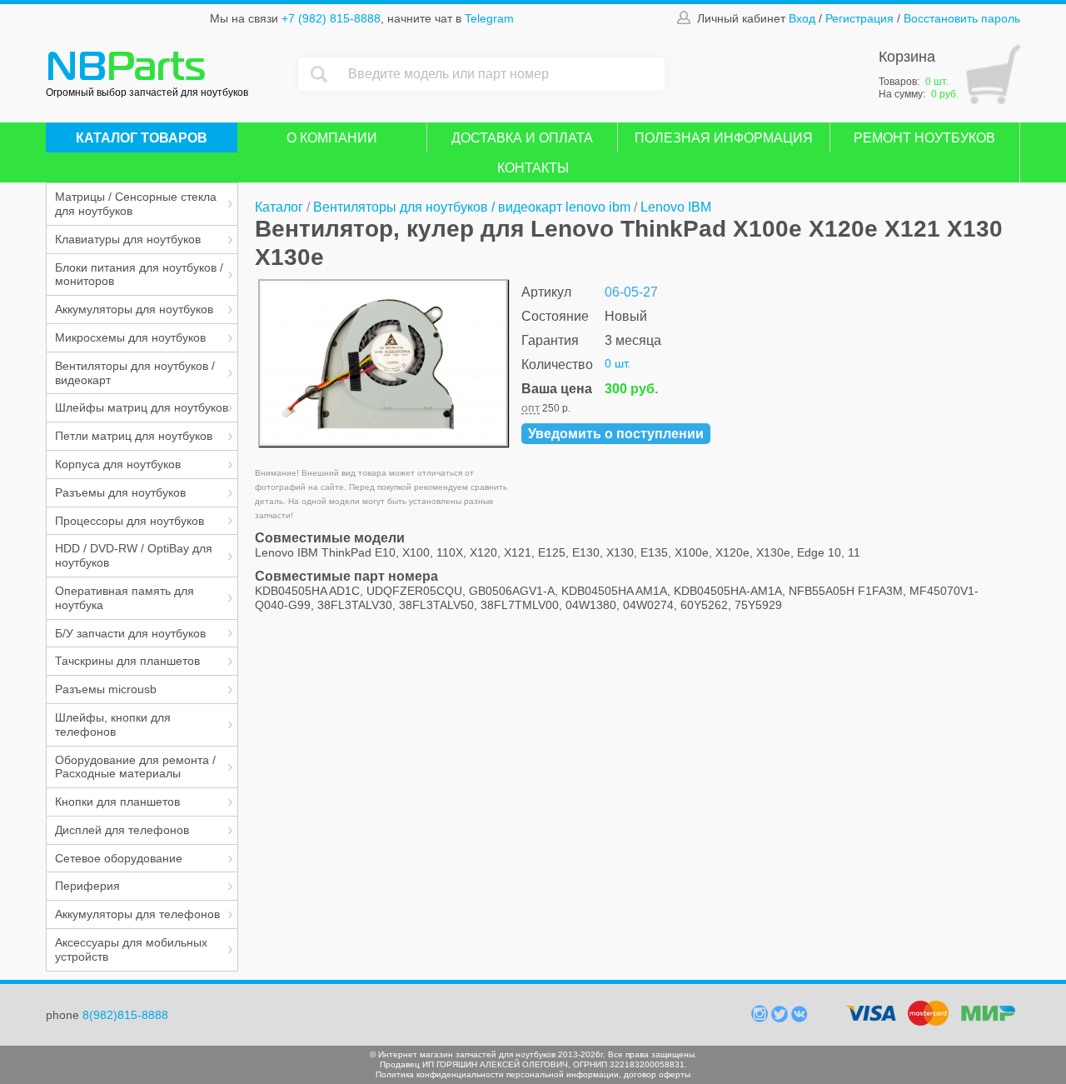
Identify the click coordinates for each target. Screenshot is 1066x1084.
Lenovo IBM (675, 207)
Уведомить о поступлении (616, 434)
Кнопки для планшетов (117, 801)
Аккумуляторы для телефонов (137, 914)
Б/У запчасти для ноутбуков (130, 633)
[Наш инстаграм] (761, 1018)
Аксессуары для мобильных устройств (131, 949)
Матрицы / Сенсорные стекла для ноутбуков (136, 203)
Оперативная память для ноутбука (124, 598)
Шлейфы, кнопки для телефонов (113, 724)
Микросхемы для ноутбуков (130, 337)
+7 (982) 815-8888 (331, 18)
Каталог (279, 207)
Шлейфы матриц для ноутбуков (141, 407)
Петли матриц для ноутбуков (133, 435)
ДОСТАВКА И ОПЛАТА (522, 138)
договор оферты (657, 1074)
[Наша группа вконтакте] (799, 1018)
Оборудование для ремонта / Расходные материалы (135, 767)
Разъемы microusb (106, 689)
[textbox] (502, 74)
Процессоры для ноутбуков (129, 520)
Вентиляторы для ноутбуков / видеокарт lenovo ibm (471, 207)
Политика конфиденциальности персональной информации (497, 1074)
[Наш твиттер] (781, 1018)
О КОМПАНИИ (331, 138)
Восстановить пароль (962, 18)
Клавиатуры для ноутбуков (128, 239)
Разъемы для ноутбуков (120, 492)
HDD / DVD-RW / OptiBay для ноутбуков (133, 555)
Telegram (489, 18)
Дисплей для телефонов (122, 830)
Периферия (87, 885)
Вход (802, 18)
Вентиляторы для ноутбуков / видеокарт (135, 373)
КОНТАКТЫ (533, 168)
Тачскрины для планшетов (127, 660)
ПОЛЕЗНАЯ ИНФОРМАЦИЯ (724, 138)
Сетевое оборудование (118, 858)
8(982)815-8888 (125, 1015)
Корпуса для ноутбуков (118, 464)
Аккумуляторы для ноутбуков (134, 309)
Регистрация (859, 18)
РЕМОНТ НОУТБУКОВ (924, 138)
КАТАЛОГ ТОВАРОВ (141, 138)
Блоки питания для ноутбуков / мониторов (139, 274)
